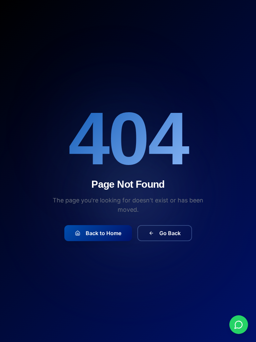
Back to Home (103, 233)
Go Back (170, 233)
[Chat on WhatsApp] (238, 324)
